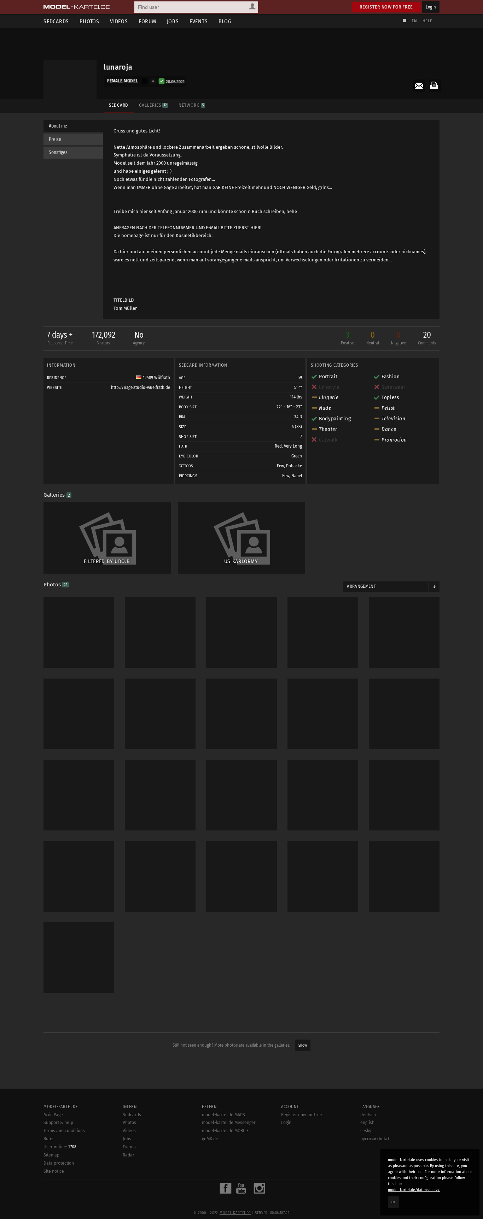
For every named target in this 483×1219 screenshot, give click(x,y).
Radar (128, 1155)
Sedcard (118, 105)
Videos (119, 21)
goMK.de (210, 1138)
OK (393, 1202)
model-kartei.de (235, 1213)
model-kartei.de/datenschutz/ (414, 1190)
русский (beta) (374, 1138)
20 (427, 337)
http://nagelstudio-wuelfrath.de (140, 387)
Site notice (53, 1171)
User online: (59, 1146)
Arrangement (361, 586)
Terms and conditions (64, 1130)
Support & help (58, 1122)
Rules (48, 1138)
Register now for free (386, 7)
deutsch (368, 1114)
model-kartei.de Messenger (229, 1122)
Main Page (53, 1114)
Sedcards (56, 21)
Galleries (153, 105)
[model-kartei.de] (76, 7)
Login (431, 7)
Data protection (58, 1163)
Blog (225, 21)
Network (191, 105)
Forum (147, 21)
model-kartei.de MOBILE (225, 1130)
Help (427, 21)
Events (199, 21)
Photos (89, 21)
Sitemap (51, 1155)
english (367, 1122)
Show (302, 1045)
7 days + (60, 337)
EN (414, 21)
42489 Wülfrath (155, 377)
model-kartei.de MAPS (223, 1114)
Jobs (173, 21)
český (365, 1130)
